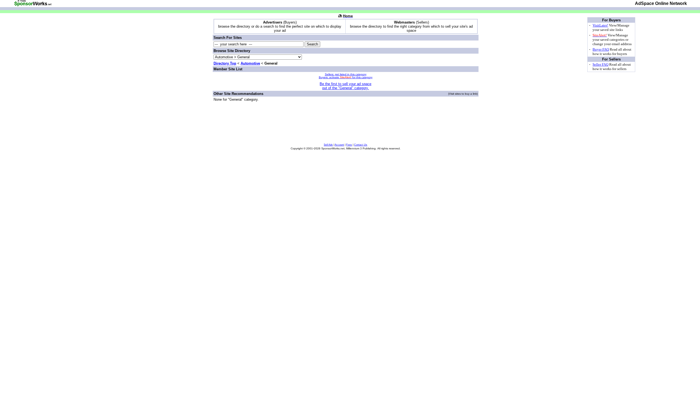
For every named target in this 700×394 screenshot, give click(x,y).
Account (339, 144)
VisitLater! (600, 25)
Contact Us (360, 144)
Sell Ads (328, 144)
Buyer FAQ (601, 49)
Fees (349, 144)
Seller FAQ (600, 64)
